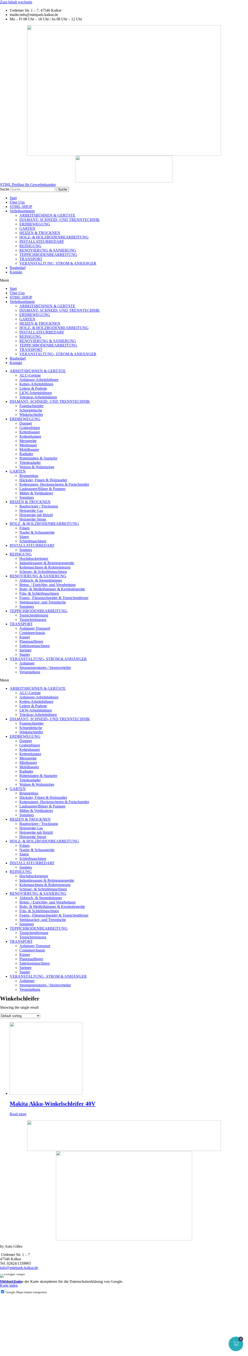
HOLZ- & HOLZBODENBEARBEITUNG (54, 237)
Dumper (25, 423)
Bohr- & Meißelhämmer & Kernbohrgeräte (52, 589)
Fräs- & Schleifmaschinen (39, 593)
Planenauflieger (31, 641)
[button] (124, 280)
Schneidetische (30, 410)
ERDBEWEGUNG (34, 224)
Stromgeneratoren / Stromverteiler (45, 668)
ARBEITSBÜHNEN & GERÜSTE (47, 215)
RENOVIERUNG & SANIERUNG (47, 250)
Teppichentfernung (33, 615)
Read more (18, 1114)
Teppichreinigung (32, 620)
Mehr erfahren (11, 1281)
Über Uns (17, 202)
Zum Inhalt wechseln (16, 2)
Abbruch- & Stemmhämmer (40, 580)
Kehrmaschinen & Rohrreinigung (44, 567)
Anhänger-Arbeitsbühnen (38, 380)
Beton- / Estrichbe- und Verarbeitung (47, 585)
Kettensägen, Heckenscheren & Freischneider (54, 484)
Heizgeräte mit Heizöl (36, 515)
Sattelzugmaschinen (34, 646)
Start (13, 198)
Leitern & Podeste (33, 388)
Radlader (26, 454)
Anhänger (27, 663)
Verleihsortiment (22, 211)
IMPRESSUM (11, 1304)
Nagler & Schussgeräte (36, 532)
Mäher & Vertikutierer (36, 493)
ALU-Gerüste (30, 375)
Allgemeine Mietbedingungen (23, 1312)
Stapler (24, 654)
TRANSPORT (30, 259)
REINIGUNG (30, 246)
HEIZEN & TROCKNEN (39, 233)
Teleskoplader (30, 462)
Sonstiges (26, 497)
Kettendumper (30, 436)
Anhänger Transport (34, 628)
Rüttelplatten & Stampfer (38, 458)
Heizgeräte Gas (31, 510)
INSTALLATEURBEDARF (41, 241)
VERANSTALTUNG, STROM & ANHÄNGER (57, 263)
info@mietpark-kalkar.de (19, 1268)
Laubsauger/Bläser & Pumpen (42, 489)
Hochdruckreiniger (33, 558)
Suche (4, 189)
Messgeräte (28, 441)
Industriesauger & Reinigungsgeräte (46, 563)
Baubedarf (18, 268)
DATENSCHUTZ (14, 1308)
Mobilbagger (29, 449)
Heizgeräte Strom (32, 519)
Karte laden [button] (9, 1285)
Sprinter (25, 650)
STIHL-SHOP (21, 207)
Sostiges (25, 550)
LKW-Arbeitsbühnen (35, 393)
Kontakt (16, 272)
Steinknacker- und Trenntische (42, 602)
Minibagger (28, 445)
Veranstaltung (29, 672)
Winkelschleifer (31, 414)
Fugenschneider (31, 406)
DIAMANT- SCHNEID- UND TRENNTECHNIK (59, 220)
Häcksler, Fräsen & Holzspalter (43, 480)
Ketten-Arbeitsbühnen (36, 384)
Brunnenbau (28, 476)
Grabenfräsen (29, 428)
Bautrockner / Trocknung (38, 506)
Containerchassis (32, 633)
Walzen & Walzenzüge (36, 467)
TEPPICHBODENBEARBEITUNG (48, 255)
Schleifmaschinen (32, 541)
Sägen (24, 537)
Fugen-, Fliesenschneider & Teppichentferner (53, 598)
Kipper (24, 637)
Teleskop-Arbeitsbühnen (38, 397)
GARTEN (27, 228)
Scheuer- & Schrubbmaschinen (43, 572)
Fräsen (24, 528)
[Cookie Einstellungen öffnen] (36, 1354)
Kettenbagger (29, 432)
